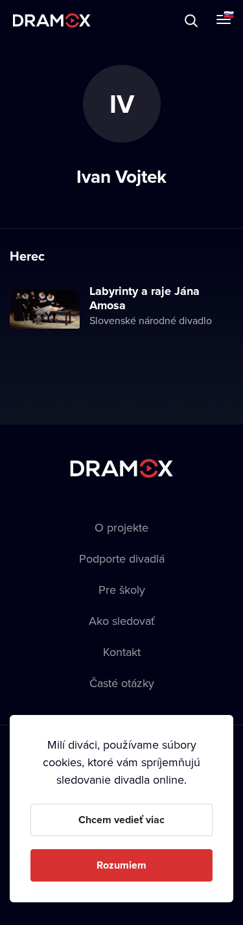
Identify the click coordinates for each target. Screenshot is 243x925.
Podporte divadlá (122, 558)
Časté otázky (121, 683)
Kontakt (122, 652)
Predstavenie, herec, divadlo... (130, 20)
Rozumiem (121, 865)
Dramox (52, 20)
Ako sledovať (122, 621)
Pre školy (121, 589)
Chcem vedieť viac (121, 819)
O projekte (121, 527)
